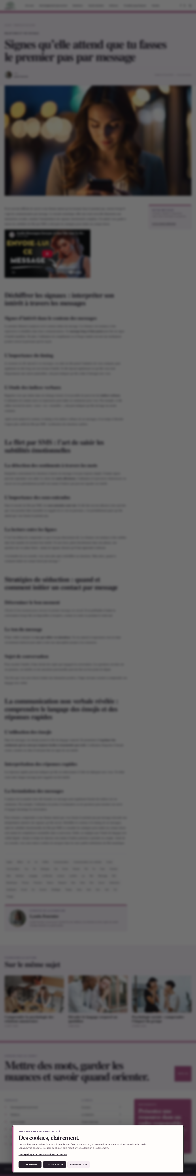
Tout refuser (30, 1164)
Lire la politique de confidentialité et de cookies (43, 1154)
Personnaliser (78, 1164)
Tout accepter (54, 1164)
